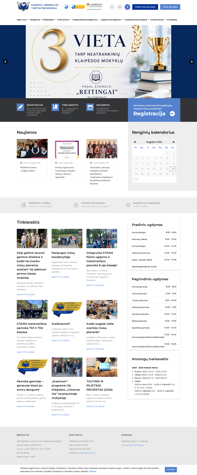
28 (160, 174)
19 (148, 169)
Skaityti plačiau (26, 294)
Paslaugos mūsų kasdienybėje (63, 255)
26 (148, 174)
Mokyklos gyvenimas (146, 203)
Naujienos (35, 19)
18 (142, 169)
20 (154, 169)
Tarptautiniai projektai (135, 19)
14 (161, 163)
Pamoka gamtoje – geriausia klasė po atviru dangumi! (30, 385)
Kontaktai (172, 19)
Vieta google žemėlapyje (132, 445)
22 (167, 169)
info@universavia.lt (87, 452)
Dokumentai (157, 19)
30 (173, 174)
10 (136, 163)
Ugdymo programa (111, 19)
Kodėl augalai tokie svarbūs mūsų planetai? (100, 328)
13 (155, 163)
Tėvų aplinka (170, 7)
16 (174, 163)
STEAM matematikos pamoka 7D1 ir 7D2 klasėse (32, 328)
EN (119, 7)
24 (136, 174)
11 (142, 163)
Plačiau (92, 471)
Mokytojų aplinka (145, 7)
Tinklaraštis (48, 19)
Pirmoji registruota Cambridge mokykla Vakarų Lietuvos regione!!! (65, 172)
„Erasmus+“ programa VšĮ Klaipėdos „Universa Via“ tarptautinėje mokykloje (66, 390)
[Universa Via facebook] (127, 7)
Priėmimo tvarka (39, 203)
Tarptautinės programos (84, 19)
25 (142, 174)
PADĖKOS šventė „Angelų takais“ (28, 169)
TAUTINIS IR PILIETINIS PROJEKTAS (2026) (99, 385)
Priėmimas (62, 19)
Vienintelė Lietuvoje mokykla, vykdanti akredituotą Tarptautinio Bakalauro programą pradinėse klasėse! (101, 175)
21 (161, 169)
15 (167, 163)
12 (148, 163)
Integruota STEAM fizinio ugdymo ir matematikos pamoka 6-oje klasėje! (101, 259)
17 (136, 169)
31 (136, 179)
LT (112, 7)
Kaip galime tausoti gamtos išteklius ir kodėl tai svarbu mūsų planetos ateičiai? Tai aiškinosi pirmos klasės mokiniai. (31, 265)
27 (154, 174)
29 (167, 174)
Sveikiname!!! (61, 323)
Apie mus (22, 19)
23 (173, 169)
